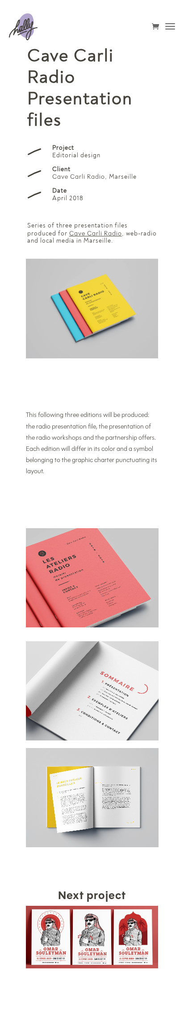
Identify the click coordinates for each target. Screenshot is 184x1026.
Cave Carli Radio (78, 176)
